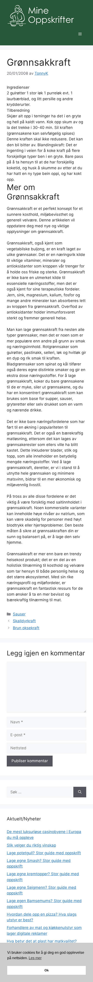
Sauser (19, 614)
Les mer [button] (35, 958)
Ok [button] (46, 970)
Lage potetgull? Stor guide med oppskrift (44, 853)
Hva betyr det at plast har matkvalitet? (42, 941)
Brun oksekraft (26, 628)
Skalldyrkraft (24, 621)
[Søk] (79, 792)
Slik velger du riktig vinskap (31, 845)
